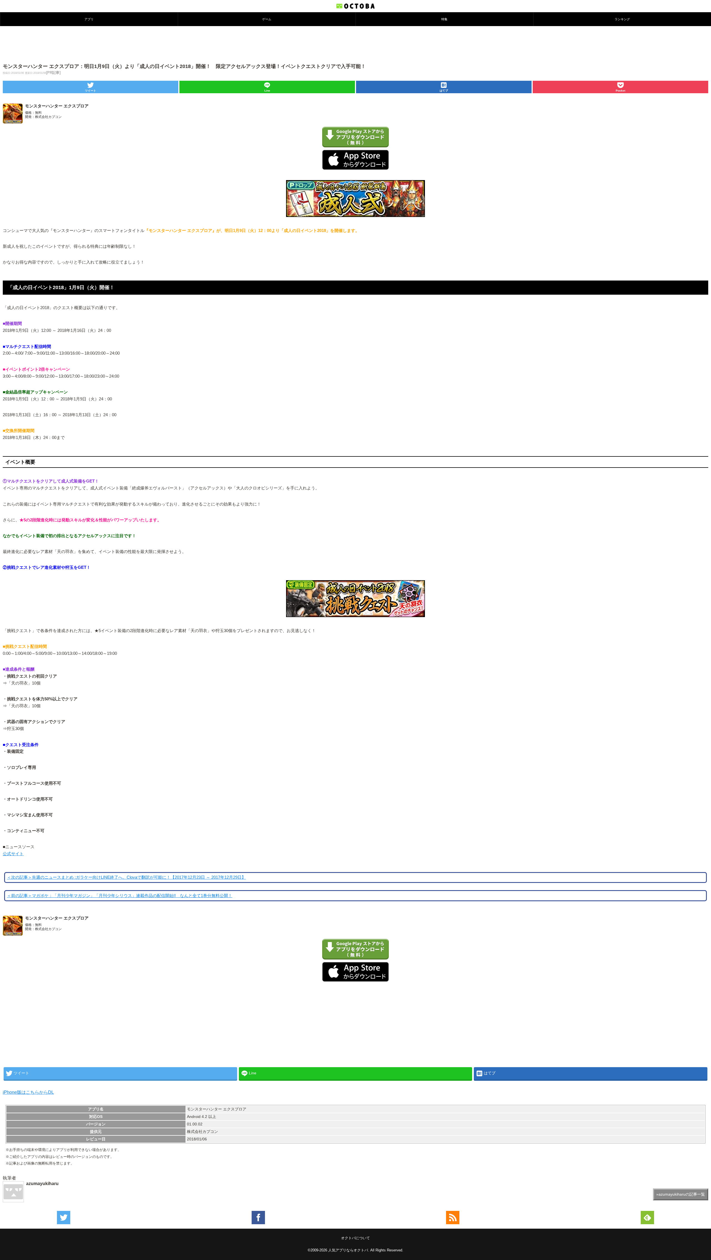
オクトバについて (355, 1238)
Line (267, 90)
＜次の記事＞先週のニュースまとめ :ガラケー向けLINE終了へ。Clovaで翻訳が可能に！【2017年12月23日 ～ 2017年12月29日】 (126, 877)
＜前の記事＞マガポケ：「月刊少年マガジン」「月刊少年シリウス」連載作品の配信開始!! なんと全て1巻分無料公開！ (119, 895)
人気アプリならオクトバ (348, 1250)
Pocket (620, 90)
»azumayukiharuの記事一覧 (680, 1194)
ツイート (90, 90)
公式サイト (13, 854)
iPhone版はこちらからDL (28, 1092)
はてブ (444, 90)
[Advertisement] (355, 44)
